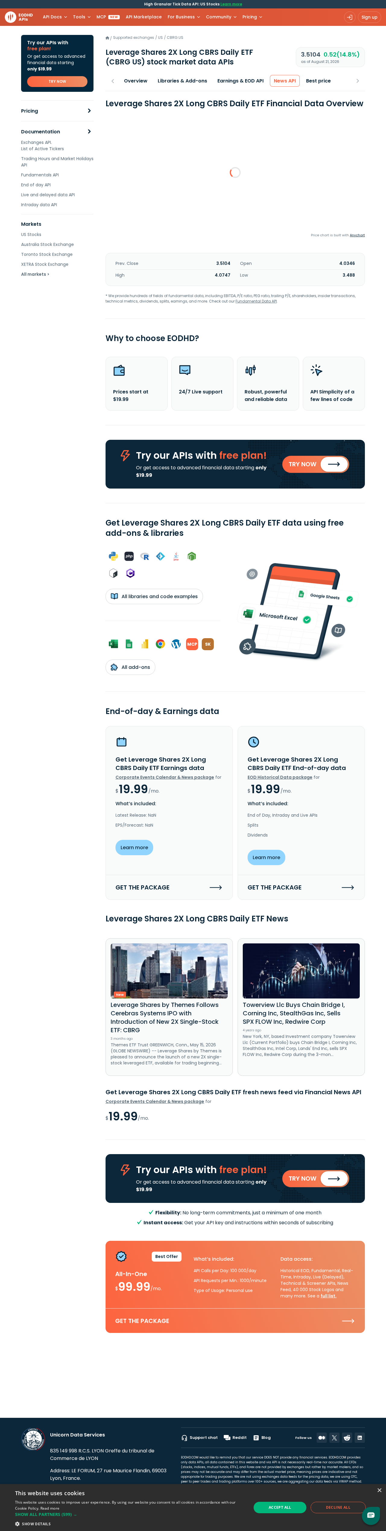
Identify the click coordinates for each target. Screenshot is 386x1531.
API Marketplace (144, 17)
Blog (266, 1437)
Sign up (370, 17)
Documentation (40, 131)
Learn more (231, 4)
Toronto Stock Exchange (47, 254)
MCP (107, 17)
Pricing (29, 110)
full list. (329, 1296)
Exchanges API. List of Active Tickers (42, 145)
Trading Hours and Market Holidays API (57, 162)
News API (285, 80)
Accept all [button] (280, 1507)
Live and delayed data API (48, 195)
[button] (130, 1514)
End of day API (36, 185)
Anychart (357, 235)
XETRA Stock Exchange (44, 264)
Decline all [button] (338, 1507)
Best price (318, 80)
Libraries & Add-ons (182, 80)
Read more (50, 1508)
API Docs (52, 17)
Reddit (240, 1437)
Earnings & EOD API (240, 80)
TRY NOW (57, 81)
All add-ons (135, 667)
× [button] (379, 1490)
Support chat (204, 1437)
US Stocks (31, 234)
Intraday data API (39, 205)
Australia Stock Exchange (47, 244)
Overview (135, 80)
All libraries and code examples (159, 596)
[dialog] (193, 1507)
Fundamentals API (40, 175)
